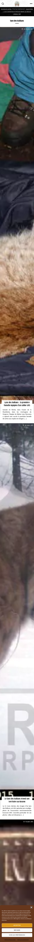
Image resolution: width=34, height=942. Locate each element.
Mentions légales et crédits (10, 939)
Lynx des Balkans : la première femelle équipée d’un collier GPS (17, 404)
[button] (31, 907)
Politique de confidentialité (23, 939)
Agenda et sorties (6, 9)
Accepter (17, 925)
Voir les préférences (17, 935)
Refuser (17, 930)
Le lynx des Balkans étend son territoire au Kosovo (17, 800)
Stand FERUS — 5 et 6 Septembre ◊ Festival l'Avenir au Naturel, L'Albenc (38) (18, 11)
